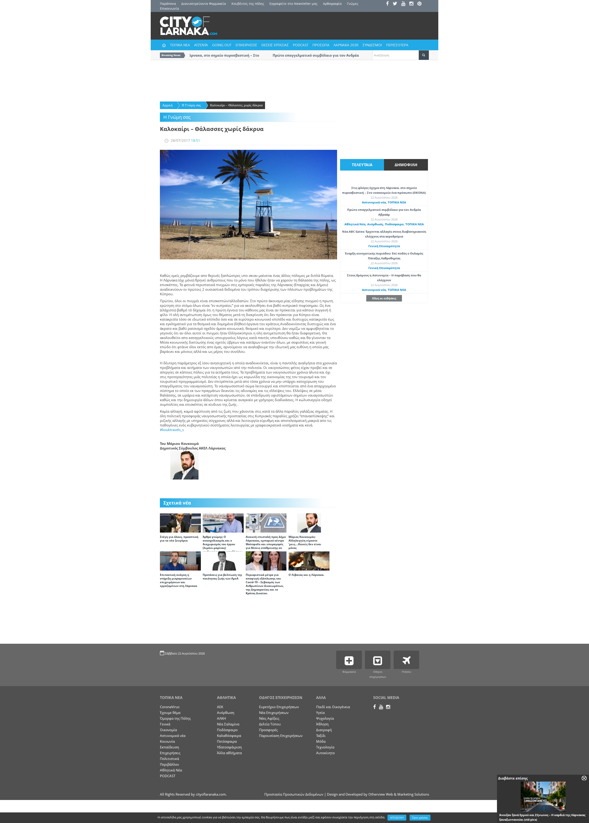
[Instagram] (412, 4)
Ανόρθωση (375, 224)
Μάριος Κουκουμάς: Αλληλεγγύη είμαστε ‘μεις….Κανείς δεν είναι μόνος (305, 542)
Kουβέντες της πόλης (247, 3)
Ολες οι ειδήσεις (384, 298)
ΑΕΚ (220, 706)
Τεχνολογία (325, 747)
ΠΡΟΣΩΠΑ (320, 45)
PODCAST (300, 45)
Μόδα (321, 741)
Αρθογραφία (332, 3)
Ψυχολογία (325, 718)
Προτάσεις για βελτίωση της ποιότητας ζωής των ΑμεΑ (222, 576)
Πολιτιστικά (169, 758)
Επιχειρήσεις (170, 753)
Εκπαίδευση (169, 747)
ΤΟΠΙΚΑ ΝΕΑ (180, 45)
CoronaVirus (169, 706)
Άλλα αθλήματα (229, 753)
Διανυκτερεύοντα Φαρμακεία (203, 3)
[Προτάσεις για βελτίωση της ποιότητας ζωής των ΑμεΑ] (223, 560)
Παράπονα (168, 3)
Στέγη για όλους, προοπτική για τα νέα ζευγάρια (179, 538)
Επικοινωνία (169, 8)
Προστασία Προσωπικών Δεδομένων (293, 794)
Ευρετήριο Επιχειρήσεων (279, 706)
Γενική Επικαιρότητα (384, 246)
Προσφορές (268, 729)
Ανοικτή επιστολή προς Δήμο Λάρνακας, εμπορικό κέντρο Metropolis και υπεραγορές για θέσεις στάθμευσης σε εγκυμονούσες (266, 544)
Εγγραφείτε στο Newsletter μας (293, 3)
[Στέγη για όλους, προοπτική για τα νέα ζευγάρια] (180, 522)
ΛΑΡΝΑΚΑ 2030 (346, 45)
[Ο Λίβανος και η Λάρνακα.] (309, 560)
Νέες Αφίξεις (269, 718)
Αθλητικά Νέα (354, 224)
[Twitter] (396, 4)
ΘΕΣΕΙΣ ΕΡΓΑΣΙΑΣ (275, 45)
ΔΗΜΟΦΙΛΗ (406, 164)
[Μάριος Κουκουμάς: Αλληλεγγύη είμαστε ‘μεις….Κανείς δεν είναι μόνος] (309, 522)
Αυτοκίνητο (325, 753)
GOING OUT (221, 45)
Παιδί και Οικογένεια (333, 706)
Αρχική (167, 105)
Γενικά (165, 724)
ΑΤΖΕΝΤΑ (201, 45)
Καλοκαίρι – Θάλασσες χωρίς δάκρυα (236, 105)
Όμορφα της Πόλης (175, 718)
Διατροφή (324, 729)
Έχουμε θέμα (170, 712)
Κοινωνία (167, 741)
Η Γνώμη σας (191, 105)
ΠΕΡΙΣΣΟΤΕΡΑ (397, 45)
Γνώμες (352, 3)
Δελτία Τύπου (270, 724)
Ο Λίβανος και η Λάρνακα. (306, 575)
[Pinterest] (420, 4)
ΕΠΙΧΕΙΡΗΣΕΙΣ (246, 45)
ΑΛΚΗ (221, 718)
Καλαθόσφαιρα (229, 735)
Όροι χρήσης (420, 817)
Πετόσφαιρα (227, 741)
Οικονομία (168, 729)
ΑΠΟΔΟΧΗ (397, 817)
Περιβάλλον (169, 764)
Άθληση (322, 724)
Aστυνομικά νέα (374, 202)
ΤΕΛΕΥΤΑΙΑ (362, 164)
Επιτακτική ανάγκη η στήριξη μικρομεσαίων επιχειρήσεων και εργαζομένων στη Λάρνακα (178, 580)
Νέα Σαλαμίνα (228, 724)
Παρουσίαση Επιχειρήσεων (281, 735)
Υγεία (320, 712)
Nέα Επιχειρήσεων (274, 712)
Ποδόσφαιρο (394, 224)
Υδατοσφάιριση (229, 747)
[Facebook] (389, 4)
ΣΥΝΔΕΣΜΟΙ (372, 45)
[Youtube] (404, 4)
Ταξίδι (321, 735)
